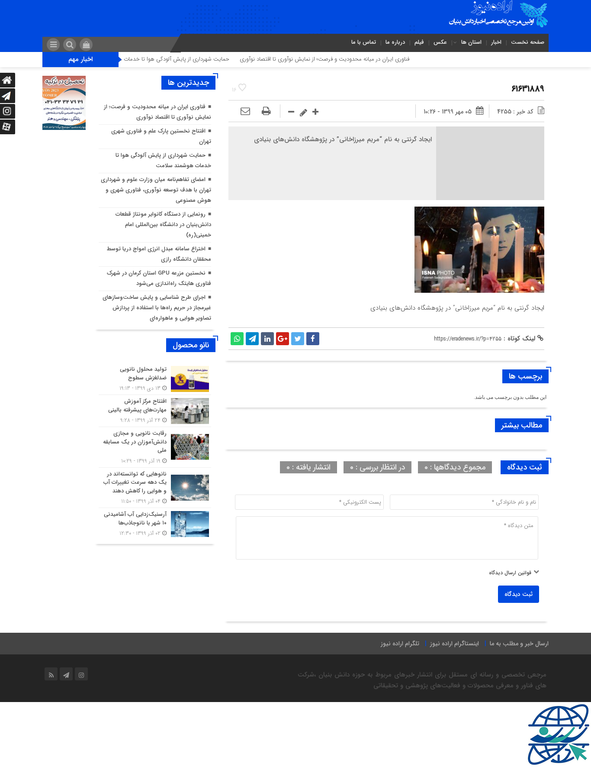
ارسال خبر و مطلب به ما (519, 643)
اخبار (496, 42)
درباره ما (395, 42)
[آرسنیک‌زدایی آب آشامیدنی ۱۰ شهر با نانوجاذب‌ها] (155, 522)
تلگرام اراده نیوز (400, 643)
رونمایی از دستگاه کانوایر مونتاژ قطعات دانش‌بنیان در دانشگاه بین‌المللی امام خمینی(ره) (163, 224)
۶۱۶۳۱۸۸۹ (527, 89)
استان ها (471, 42)
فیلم (419, 42)
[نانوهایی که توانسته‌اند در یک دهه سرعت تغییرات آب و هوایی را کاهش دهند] (155, 488)
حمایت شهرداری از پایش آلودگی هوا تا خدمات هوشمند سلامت (178, 59)
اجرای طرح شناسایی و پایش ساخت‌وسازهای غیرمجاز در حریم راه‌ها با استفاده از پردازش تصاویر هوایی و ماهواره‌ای (157, 308)
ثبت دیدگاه (518, 594)
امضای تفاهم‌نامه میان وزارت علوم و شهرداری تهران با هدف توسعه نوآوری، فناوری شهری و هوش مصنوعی (156, 190)
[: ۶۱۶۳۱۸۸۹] (245, 112)
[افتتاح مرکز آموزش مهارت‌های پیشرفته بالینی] (155, 411)
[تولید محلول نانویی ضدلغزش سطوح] (155, 379)
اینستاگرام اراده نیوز (454, 643)
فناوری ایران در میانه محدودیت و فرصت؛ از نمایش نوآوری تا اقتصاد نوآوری (345, 59)
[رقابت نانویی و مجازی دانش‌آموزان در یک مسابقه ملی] (155, 447)
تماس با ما (363, 42)
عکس (440, 42)
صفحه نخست (527, 42)
